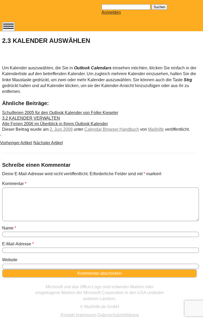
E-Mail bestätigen (27, 95)
